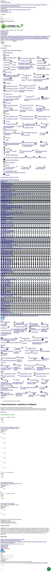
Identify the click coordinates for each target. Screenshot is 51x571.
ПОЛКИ (2, 274)
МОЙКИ (3, 197)
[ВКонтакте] (1, 550)
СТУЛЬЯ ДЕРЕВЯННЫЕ (6, 260)
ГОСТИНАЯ (47, 36)
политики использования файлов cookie (34, 562)
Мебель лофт (3, 307)
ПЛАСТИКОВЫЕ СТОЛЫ (7, 250)
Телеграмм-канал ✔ (5, 4)
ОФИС (7, 38)
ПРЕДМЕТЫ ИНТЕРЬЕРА (20, 38)
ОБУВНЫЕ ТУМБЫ (5, 233)
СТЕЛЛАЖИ (4, 273)
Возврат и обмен (32, 4)
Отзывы (6, 6)
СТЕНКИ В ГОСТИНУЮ (6, 205)
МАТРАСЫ (3, 221)
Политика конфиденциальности (20, 541)
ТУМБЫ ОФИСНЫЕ (5, 280)
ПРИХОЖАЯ (19, 37)
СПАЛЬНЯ (13, 37)
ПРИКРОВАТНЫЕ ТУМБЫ (7, 224)
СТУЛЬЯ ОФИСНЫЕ (5, 259)
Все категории (4, 36)
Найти (15, 41)
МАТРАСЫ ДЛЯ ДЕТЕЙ (6, 243)
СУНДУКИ (3, 275)
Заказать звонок (4, 10)
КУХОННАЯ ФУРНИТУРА (7, 203)
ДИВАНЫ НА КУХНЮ (6, 196)
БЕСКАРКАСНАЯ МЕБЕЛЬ (33, 38)
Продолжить (3, 412)
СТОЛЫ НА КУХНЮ (6, 185)
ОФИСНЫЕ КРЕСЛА (6, 266)
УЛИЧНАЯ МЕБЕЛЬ (5, 311)
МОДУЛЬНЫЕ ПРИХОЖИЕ (7, 231)
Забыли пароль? (10, 21)
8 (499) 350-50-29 (4, 31)
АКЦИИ (21, 39)
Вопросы (10, 6)
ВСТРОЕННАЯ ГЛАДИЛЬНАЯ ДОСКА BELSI (12, 313)
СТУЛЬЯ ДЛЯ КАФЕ (5, 306)
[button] (49, 569)
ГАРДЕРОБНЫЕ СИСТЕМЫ (7, 225)
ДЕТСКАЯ (24, 37)
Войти (3, 2)
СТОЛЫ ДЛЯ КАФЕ (5, 305)
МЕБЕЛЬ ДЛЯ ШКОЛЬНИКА (7, 241)
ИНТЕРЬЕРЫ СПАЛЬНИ (6, 217)
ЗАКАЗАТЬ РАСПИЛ (33, 315)
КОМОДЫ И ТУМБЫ (6, 292)
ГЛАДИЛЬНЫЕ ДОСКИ (13, 39)
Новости (20, 4)
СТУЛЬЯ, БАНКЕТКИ (6, 291)
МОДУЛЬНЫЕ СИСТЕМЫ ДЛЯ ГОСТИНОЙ (11, 207)
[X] (2, 550)
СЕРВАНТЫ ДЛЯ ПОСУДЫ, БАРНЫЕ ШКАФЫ (12, 212)
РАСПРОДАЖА (29, 36)
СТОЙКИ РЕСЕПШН (6, 286)
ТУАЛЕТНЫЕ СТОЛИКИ (6, 222)
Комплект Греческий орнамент (8, 503)
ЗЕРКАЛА (3, 38)
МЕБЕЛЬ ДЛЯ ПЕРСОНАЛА (7, 282)
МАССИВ (11, 38)
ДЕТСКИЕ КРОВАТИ (6, 242)
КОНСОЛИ (3, 298)
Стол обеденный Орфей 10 (7, 482)
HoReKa (2, 39)
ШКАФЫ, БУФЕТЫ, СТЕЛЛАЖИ (8, 294)
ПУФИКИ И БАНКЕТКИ (6, 237)
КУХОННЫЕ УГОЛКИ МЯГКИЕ (8, 195)
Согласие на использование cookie (39, 541)
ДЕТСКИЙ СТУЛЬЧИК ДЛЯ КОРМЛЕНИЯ (11, 248)
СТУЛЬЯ (34, 37)
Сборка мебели (14, 539)
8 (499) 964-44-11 (4, 32)
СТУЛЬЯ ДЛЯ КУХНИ (6, 188)
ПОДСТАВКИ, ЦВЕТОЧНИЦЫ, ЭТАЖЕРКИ (11, 297)
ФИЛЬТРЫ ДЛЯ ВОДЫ (6, 198)
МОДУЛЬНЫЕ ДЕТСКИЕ (6, 240)
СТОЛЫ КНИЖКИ (5, 186)
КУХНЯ (42, 36)
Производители (15, 6)
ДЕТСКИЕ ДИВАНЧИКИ (7, 247)
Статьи (2, 6)
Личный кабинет (4, 11)
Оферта (29, 541)
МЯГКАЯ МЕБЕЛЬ (44, 38)
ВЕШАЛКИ (3, 234)
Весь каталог (3, 48)
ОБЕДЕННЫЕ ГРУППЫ (6, 192)
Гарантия (18, 540)
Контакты (38, 4)
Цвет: (2, 432)
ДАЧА (6, 39)
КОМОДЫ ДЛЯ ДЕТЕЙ (6, 246)
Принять (46, 562)
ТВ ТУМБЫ (3, 210)
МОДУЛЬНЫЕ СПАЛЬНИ (7, 218)
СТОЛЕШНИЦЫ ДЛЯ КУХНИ (8, 177)
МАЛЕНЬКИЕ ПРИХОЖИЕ (7, 230)
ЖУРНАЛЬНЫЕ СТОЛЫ (6, 209)
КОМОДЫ (3, 211)
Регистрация (7, 2)
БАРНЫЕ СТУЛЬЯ (5, 191)
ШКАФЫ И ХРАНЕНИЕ (41, 37)
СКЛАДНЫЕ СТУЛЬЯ (6, 262)
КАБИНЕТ (3, 287)
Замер (45, 4)
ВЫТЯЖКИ (3, 202)
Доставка (12, 4)
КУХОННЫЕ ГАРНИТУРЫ (7, 184)
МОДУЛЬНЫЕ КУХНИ (6, 183)
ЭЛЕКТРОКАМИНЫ (5, 208)
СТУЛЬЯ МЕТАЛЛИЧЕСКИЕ (7, 261)
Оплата (16, 4)
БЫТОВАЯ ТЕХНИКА (6, 201)
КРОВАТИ (3, 220)
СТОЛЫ (29, 37)
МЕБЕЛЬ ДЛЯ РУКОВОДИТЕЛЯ (8, 279)
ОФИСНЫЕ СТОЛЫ (5, 281)
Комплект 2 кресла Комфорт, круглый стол (10, 427)
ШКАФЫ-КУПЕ (4, 269)
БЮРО (2, 299)
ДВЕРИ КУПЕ (37, 36)
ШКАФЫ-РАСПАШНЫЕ (6, 270)
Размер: (2, 428)
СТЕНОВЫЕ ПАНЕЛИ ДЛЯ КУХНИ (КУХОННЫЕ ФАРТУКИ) (15, 193)
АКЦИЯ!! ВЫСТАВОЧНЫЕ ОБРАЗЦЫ (16, 36)
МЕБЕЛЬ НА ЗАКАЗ (5, 37)
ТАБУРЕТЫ (3, 189)
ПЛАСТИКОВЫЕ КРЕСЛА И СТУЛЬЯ (10, 263)
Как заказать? (25, 4)
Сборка (42, 4)
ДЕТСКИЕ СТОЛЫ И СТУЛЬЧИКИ (9, 244)
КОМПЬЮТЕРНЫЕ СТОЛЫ (7, 255)
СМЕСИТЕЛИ (4, 199)
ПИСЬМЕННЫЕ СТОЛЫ (6, 253)
